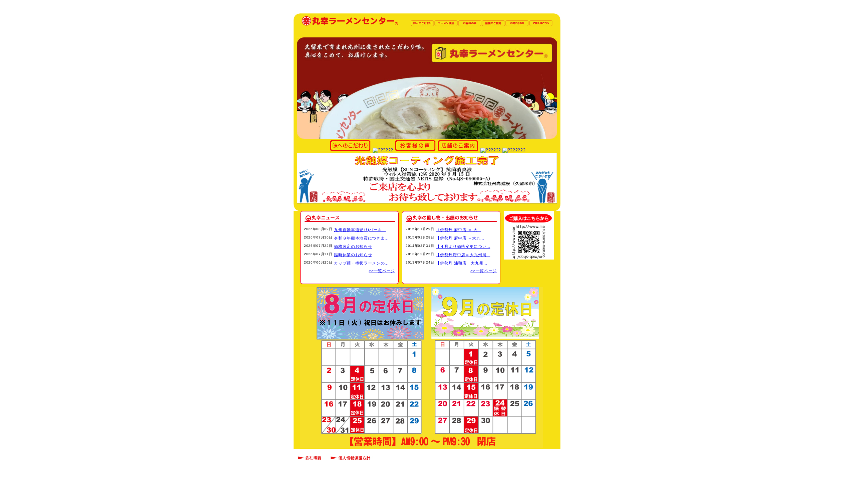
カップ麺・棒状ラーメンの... (361, 263)
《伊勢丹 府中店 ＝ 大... (458, 229)
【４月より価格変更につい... (463, 246)
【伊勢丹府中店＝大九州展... (463, 255)
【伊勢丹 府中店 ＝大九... (460, 238)
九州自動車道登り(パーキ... (360, 229)
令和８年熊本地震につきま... (361, 238)
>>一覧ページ (382, 271)
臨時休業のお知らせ (353, 255)
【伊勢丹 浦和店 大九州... (461, 263)
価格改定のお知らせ (353, 246)
